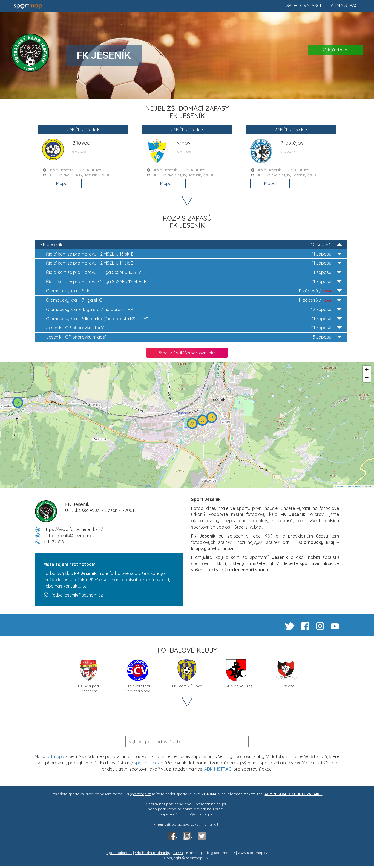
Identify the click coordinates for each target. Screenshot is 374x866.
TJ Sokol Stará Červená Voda (137, 688)
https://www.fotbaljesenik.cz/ (73, 529)
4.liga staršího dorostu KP (188, 309)
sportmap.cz (54, 756)
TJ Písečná (285, 686)
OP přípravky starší (188, 327)
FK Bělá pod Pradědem (88, 688)
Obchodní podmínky (152, 852)
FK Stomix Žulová (187, 686)
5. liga (188, 290)
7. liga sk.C (188, 300)
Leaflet (339, 486)
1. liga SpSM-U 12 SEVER (188, 281)
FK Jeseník (186, 244)
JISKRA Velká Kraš (236, 686)
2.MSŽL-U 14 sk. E (188, 263)
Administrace (345, 5)
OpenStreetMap (354, 486)
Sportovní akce (304, 5)
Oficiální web (336, 49)
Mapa (62, 183)
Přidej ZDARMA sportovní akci (187, 353)
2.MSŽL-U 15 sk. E (188, 254)
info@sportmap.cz (199, 814)
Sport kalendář (119, 852)
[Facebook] (172, 835)
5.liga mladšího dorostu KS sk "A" (188, 318)
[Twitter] (202, 835)
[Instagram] (187, 835)
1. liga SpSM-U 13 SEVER (188, 272)
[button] (17, 402)
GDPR (178, 852)
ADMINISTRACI (218, 769)
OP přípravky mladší (188, 337)
